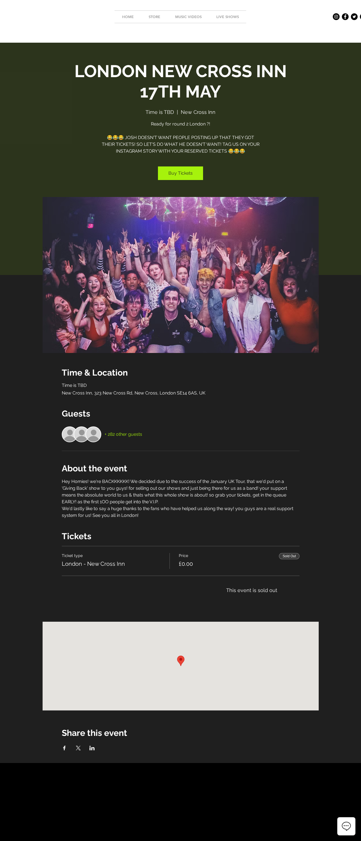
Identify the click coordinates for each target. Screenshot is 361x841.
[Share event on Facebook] (64, 748)
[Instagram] (336, 16)
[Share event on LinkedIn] (92, 748)
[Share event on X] (78, 748)
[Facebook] (345, 16)
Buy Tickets (180, 173)
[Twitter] (354, 16)
